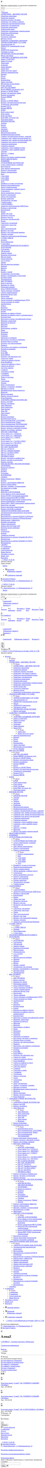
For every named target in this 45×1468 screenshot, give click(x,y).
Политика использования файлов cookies (15, 1454)
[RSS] (1, 1331)
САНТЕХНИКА (19, 890)
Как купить (5, 1433)
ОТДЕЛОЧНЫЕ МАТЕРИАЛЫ (24, 841)
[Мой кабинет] (2, 627)
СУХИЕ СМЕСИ (19, 927)
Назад (13, 658)
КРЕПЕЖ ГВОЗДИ (20, 796)
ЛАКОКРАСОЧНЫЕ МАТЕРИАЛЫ (26, 1102)
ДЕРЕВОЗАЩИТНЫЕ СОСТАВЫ (26, 698)
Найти (3, 1466)
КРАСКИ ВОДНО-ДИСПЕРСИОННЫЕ (25, 1184)
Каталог (12, 660)
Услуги (3, 1431)
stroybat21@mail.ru (8, 579)
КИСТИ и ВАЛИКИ (20, 754)
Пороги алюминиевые (26, 854)
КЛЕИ (15, 780)
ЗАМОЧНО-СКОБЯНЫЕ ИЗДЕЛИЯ (26, 717)
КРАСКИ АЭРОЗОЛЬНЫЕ (27, 1217)
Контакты (4, 1439)
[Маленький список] (1, 1374)
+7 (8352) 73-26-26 (7, 560)
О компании (13, 1292)
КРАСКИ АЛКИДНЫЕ (26, 1147)
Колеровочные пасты (25, 1129)
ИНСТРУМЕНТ (19, 978)
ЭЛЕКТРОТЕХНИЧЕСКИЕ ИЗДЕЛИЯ (27, 1245)
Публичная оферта (7, 1458)
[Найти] (2, 10)
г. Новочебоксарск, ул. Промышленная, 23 (17, 581)
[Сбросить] (2, 1423)
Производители (6, 1435)
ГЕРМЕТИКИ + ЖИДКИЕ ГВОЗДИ (26, 666)
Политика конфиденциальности (12, 1450)
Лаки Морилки (23, 1112)
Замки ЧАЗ (22, 732)
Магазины (4, 1437)
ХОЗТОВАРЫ (18, 940)
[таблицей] (5, 1372)
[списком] (3, 1372)
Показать (4, 1425)
